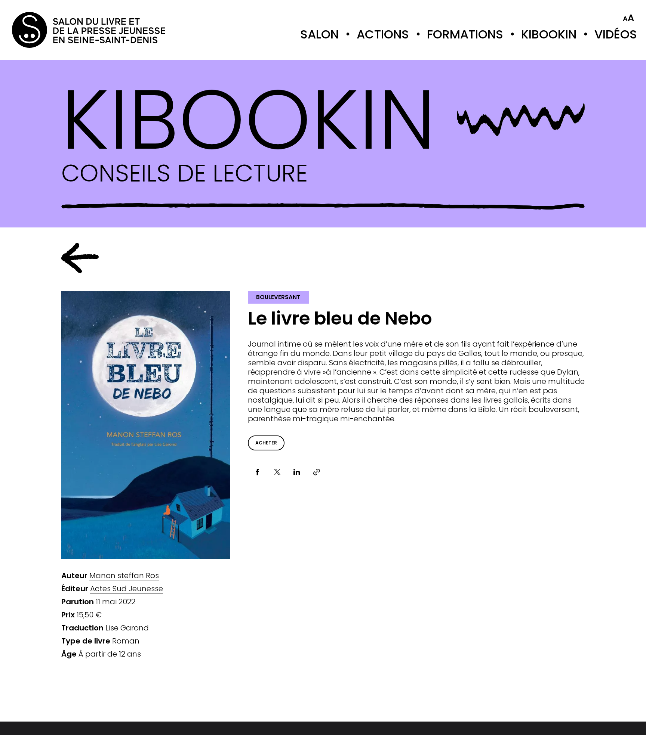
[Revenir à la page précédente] (80, 258)
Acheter (266, 443)
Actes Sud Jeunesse (126, 588)
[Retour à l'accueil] (42, 30)
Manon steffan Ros (124, 575)
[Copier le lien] (316, 472)
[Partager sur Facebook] (258, 472)
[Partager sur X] (277, 472)
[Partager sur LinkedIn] (297, 472)
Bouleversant (278, 297)
